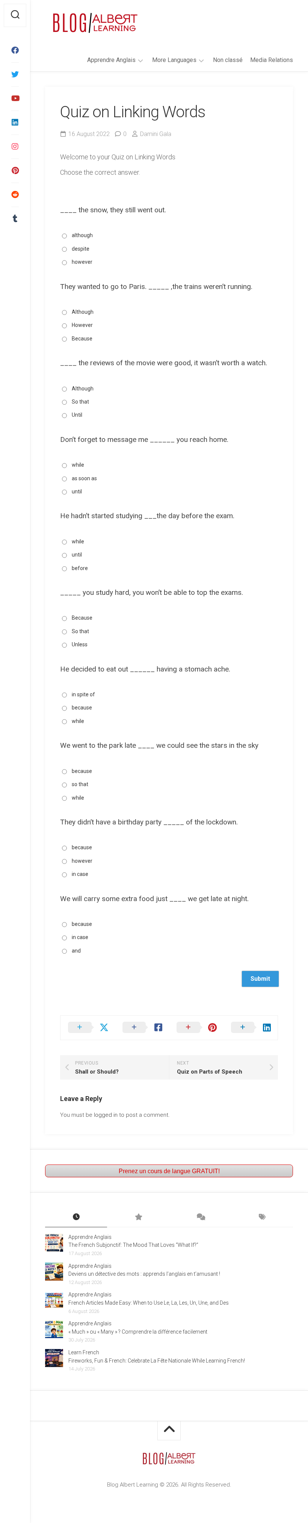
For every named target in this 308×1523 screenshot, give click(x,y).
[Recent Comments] (200, 1217)
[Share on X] (87, 1028)
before (80, 568)
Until (77, 415)
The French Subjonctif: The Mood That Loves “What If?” (133, 1245)
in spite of (83, 694)
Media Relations (271, 60)
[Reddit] (15, 194)
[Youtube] (15, 98)
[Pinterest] (15, 170)
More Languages (174, 60)
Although (83, 312)
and (76, 951)
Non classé (228, 60)
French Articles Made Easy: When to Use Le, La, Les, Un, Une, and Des (148, 1303)
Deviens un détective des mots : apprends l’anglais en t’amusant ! (144, 1274)
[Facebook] (15, 50)
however (82, 262)
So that (80, 402)
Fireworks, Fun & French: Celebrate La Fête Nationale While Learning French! (156, 1361)
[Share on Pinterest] (196, 1028)
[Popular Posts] (138, 1217)
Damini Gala (155, 134)
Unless (80, 644)
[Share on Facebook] (142, 1028)
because (82, 708)
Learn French (83, 1352)
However (82, 325)
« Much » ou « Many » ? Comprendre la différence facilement (137, 1332)
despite (80, 249)
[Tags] (262, 1217)
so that (80, 784)
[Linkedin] (15, 122)
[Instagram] (15, 146)
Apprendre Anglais (111, 60)
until (77, 492)
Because (82, 339)
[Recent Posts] (76, 1217)
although (82, 235)
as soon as (84, 478)
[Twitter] (15, 74)
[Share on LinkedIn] (250, 1028)
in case (80, 874)
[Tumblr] (15, 218)
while (78, 465)
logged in (106, 1115)
